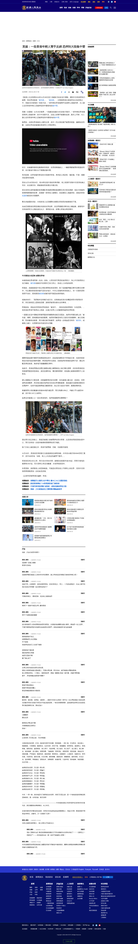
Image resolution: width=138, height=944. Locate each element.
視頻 (65, 7)
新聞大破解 (59, 898)
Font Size (77, 92)
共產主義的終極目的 (107, 893)
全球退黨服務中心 (68, 929)
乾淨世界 (50, 929)
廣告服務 (70, 925)
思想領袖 (59, 896)
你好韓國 (91, 891)
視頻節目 (49, 877)
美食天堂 (91, 893)
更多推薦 (113, 136)
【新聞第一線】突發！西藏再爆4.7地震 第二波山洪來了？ (107, 94)
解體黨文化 (91, 257)
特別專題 (91, 246)
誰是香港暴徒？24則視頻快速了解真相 (45, 483)
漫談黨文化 (104, 912)
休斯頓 (52, 869)
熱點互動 (59, 889)
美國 (31, 890)
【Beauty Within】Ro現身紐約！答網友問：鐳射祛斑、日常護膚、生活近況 (107, 153)
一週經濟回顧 (50, 903)
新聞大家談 (59, 886)
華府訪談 (48, 901)
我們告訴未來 (105, 886)
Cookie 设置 (69, 941)
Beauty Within (93, 898)
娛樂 (41, 887)
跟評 (82, 559)
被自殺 (51, 100)
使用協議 (55, 925)
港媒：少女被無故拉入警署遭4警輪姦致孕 (46, 489)
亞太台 (67, 869)
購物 (103, 1)
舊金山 (62, 869)
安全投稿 (63, 925)
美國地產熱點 (71, 903)
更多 (104, 929)
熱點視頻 (39, 898)
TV (106, 7)
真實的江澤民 (105, 901)
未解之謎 (69, 886)
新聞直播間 (99, 7)
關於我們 (33, 925)
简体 (66, 1)
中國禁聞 (48, 891)
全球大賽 (39, 905)
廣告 (89, 1)
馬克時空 (59, 908)
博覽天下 (32, 902)
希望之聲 (58, 929)
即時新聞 (32, 900)
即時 (78, 7)
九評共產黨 (104, 898)
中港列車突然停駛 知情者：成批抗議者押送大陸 (48, 486)
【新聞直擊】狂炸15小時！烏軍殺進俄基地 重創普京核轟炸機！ (107, 72)
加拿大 (36, 869)
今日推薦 (91, 105)
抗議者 (24, 196)
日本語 (101, 869)
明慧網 (78, 929)
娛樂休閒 (92, 884)
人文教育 (70, 884)
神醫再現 (80, 896)
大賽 (51, 1)
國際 (31, 887)
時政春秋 (59, 893)
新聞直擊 (48, 896)
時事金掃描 (59, 891)
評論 (31, 892)
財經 (36, 892)
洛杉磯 (41, 869)
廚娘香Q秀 (92, 903)
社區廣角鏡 (49, 905)
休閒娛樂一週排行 (94, 140)
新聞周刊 (48, 898)
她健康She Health (82, 889)
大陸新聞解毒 (60, 910)
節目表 (58, 877)
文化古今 (69, 901)
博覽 (82, 7)
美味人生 (91, 896)
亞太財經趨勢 (50, 908)
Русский (95, 869)
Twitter (112, 2)
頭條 (69, 7)
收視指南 (40, 925)
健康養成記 (80, 893)
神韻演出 (32, 905)
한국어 (107, 869)
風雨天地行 (104, 905)
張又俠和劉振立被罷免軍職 (107, 85)
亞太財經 (48, 910)
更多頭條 (113, 100)
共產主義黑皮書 (105, 908)
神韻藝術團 (34, 929)
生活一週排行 (92, 201)
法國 (57, 869)
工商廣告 (103, 917)
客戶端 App (86, 925)
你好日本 (91, 889)
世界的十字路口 (61, 905)
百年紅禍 (90, 253)
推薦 (74, 7)
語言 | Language (74, 1)
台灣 (36, 890)
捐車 (98, 1)
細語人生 (59, 912)
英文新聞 (83, 1)
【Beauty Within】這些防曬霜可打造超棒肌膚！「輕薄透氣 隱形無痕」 (107, 168)
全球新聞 (48, 886)
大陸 (31, 894)
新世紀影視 (98, 929)
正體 (63, 1)
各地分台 (56, 1)
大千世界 (91, 901)
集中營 (55, 106)
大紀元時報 (42, 929)
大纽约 (30, 869)
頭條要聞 (32, 898)
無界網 (90, 929)
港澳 (34, 41)
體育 (41, 890)
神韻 (46, 1)
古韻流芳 (69, 891)
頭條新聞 (91, 47)
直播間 (66, 877)
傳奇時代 (103, 889)
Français (88, 869)
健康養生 (80, 884)
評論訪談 (89, 7)
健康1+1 (79, 886)
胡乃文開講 (80, 891)
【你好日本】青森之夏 (106, 144)
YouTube (115, 2)
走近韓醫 (80, 898)
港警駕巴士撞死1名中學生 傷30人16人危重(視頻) (49, 481)
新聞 (61, 7)
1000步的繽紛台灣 (94, 907)
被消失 (78, 320)
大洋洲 (47, 869)
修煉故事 (103, 915)
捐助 (94, 1)
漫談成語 (69, 896)
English (81, 869)
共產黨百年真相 (93, 249)
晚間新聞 (48, 893)
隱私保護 (48, 925)
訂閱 (107, 877)
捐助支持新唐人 (77, 877)
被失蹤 (41, 100)
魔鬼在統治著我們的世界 (108, 896)
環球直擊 (48, 889)
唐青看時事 (59, 903)
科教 (36, 894)
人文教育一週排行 (94, 179)
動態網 (84, 929)
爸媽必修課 (70, 898)
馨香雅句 (69, 893)
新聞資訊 (28, 41)
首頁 (23, 41)
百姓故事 (103, 910)
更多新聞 (113, 174)
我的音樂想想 (93, 910)
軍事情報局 (59, 901)
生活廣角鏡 (92, 886)
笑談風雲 (69, 889)
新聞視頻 (49, 884)
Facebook (109, 2)
